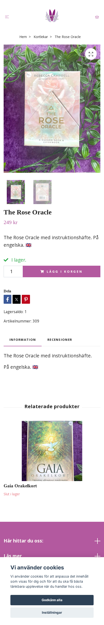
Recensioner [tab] (59, 339)
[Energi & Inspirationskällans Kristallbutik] (52, 16)
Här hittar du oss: (23, 540)
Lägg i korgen (65, 271)
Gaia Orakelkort (20, 485)
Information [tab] (22, 339)
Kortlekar (41, 36)
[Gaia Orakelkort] (52, 451)
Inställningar (52, 612)
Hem (23, 36)
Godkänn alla (52, 600)
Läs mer (13, 556)
